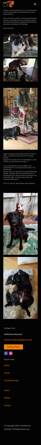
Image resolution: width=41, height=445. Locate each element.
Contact (7, 405)
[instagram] (11, 353)
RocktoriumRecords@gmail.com (18, 339)
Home (6, 365)
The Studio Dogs (11, 380)
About (6, 390)
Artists (7, 373)
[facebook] (6, 353)
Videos (7, 397)
